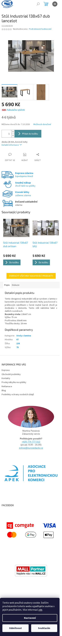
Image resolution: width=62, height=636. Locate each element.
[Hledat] (38, 4)
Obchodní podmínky (11, 374)
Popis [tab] (7, 285)
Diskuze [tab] (15, 285)
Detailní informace (10, 145)
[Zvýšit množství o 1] (12, 132)
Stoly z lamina (23, 335)
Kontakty (6, 378)
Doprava (6, 370)
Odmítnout (15, 628)
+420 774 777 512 (31, 441)
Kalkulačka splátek (16, 110)
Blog (4, 390)
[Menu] (55, 4)
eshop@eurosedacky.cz (31, 448)
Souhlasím (44, 628)
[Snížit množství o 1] (12, 135)
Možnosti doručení (42, 124)
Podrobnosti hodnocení (40, 29)
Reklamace (7, 386)
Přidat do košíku (30, 133)
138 (18, 343)
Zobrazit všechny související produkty (31, 275)
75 (17, 347)
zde (40, 610)
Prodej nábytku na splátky (14, 382)
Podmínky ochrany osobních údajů (18, 394)
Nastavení (30, 618)
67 (17, 339)
